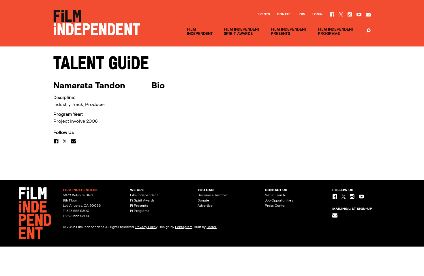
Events (264, 14)
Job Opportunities (279, 200)
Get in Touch (275, 195)
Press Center (275, 206)
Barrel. (212, 227)
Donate (283, 14)
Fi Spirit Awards (142, 200)
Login (317, 14)
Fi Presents (139, 206)
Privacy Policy (146, 227)
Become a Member (213, 195)
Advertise (205, 206)
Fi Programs (139, 211)
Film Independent (144, 195)
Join (301, 14)
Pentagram (183, 227)
